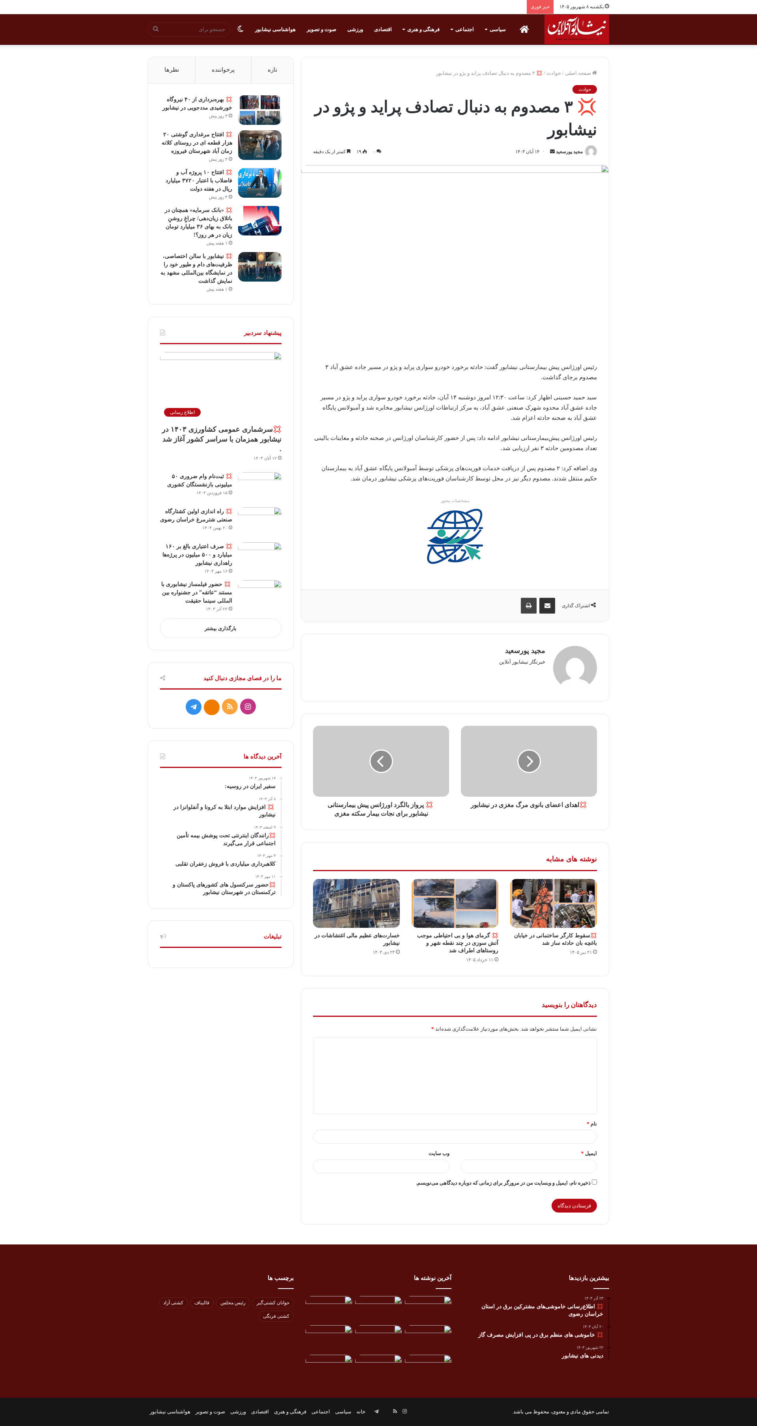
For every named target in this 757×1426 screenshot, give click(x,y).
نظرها (171, 70)
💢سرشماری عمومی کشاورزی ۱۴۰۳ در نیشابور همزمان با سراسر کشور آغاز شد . (222, 439)
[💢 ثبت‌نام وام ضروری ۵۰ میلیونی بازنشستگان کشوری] (260, 487)
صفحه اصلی (578, 73)
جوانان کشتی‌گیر (273, 1302)
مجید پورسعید (569, 151)
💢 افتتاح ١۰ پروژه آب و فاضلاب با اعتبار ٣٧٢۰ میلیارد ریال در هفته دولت (199, 180)
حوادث (553, 73)
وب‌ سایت (439, 1153)
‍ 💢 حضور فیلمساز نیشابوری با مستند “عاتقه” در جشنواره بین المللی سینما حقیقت (196, 592)
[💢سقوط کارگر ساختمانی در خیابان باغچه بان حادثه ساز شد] (553, 903)
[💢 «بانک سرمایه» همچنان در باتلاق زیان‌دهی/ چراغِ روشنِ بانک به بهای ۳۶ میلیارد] (260, 221)
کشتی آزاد (173, 1302)
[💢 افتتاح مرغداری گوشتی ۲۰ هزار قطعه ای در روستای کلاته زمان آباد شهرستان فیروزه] (260, 145)
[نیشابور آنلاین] (576, 29)
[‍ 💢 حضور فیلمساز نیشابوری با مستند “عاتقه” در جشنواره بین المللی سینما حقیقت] (260, 595)
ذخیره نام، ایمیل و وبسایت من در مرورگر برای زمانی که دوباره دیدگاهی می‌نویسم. (503, 1183)
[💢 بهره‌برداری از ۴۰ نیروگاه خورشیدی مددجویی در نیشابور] (260, 110)
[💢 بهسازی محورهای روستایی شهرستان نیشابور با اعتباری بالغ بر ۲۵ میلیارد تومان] (329, 1338)
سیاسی (498, 29)
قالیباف (201, 1302)
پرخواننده (223, 70)
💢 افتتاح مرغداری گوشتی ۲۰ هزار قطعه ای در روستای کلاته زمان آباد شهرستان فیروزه (197, 143)
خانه (360, 1412)
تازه (272, 70)
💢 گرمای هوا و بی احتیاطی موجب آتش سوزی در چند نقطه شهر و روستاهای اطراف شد (457, 943)
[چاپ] (529, 606)
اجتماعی (464, 29)
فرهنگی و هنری (423, 29)
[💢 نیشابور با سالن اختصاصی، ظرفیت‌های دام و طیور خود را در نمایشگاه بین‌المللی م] (260, 267)
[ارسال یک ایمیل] (552, 151)
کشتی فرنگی (276, 1316)
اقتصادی (383, 29)
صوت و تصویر (321, 29)
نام (592, 1124)
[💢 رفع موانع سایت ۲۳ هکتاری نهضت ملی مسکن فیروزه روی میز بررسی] (329, 1368)
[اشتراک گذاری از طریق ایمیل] (547, 606)
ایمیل (589, 1153)
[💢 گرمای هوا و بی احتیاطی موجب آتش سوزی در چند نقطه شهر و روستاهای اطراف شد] (455, 903)
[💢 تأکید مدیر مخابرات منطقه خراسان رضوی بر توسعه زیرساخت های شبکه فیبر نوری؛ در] (428, 1368)
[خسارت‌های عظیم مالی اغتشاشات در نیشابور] (356, 903)
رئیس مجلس (233, 1302)
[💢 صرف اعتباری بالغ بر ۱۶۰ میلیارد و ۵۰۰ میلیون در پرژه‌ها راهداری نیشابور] (260, 557)
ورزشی (355, 29)
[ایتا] (212, 707)
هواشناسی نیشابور (275, 29)
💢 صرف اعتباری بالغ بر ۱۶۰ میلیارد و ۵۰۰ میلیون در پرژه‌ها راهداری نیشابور (197, 554)
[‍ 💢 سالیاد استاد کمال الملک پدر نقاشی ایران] (378, 1368)
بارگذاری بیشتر (221, 628)
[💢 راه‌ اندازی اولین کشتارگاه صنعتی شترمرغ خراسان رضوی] (260, 522)
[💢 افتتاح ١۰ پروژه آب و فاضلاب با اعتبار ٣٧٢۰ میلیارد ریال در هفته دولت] (260, 183)
